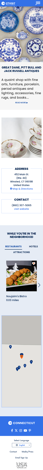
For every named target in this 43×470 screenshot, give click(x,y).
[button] (25, 366)
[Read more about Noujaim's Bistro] (21, 277)
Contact (13, 451)
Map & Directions (23, 188)
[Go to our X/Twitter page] (16, 431)
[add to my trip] (33, 263)
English (22, 445)
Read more (20, 102)
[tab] (13, 247)
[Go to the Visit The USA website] (21, 464)
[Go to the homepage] (8, 3)
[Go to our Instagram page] (20, 431)
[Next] (39, 285)
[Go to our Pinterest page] (30, 431)
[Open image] (21, 138)
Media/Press (27, 451)
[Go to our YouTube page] (25, 431)
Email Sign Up (21, 457)
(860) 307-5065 (21, 205)
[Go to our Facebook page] (12, 431)
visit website (21, 209)
